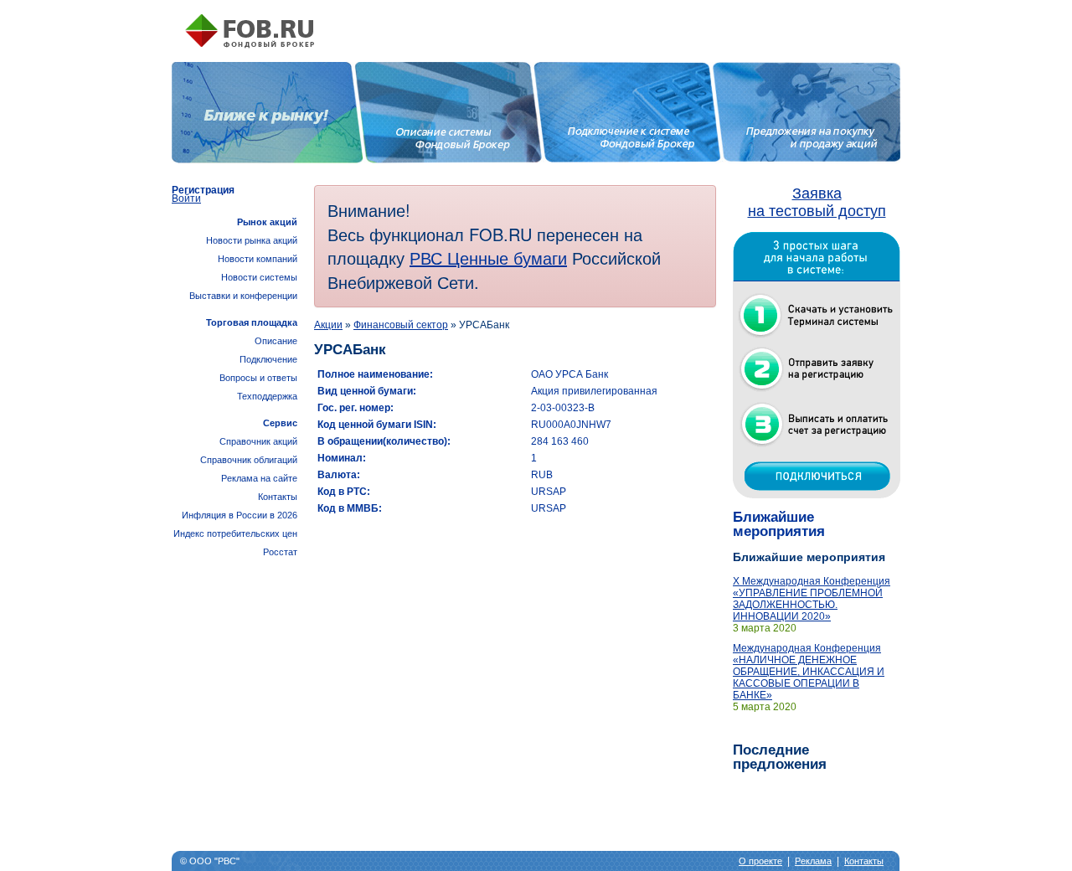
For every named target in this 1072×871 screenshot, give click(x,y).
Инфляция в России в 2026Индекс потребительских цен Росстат (235, 533)
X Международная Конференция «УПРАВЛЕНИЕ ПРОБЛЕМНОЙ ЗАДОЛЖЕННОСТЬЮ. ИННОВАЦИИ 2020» (811, 598)
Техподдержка (267, 396)
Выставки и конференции (243, 296)
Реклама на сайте (259, 478)
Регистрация (203, 190)
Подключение (268, 359)
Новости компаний (257, 259)
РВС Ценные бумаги (488, 257)
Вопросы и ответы (258, 378)
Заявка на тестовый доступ (817, 202)
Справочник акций (258, 441)
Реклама (813, 861)
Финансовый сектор (400, 325)
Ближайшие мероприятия (779, 524)
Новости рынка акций (251, 240)
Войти (186, 198)
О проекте (760, 861)
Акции (328, 325)
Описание (276, 341)
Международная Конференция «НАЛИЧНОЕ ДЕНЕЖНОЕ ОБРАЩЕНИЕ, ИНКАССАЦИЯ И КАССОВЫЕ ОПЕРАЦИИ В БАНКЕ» (808, 671)
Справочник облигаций (248, 460)
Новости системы (259, 277)
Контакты (277, 497)
